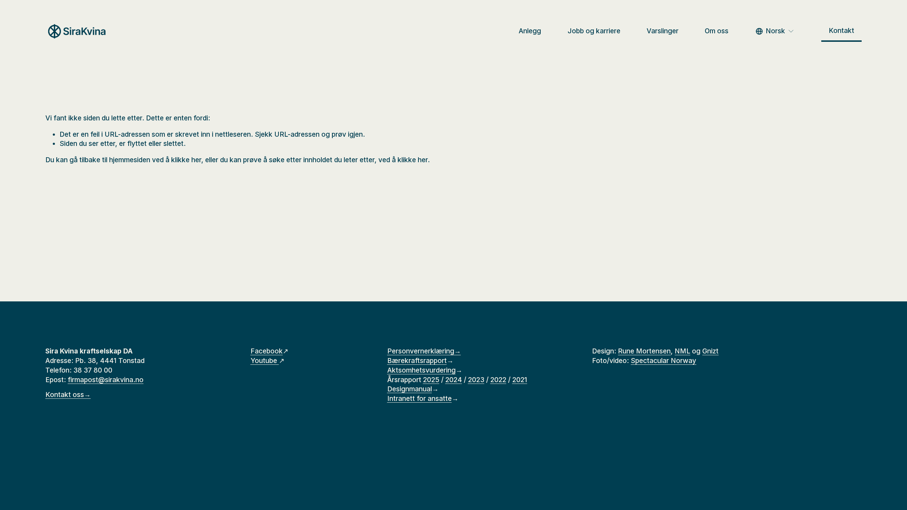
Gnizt (710, 351)
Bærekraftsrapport (417, 361)
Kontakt (841, 31)
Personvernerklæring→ (424, 351)
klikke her (186, 160)
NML (682, 351)
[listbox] (775, 31)
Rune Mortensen (644, 351)
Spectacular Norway (663, 361)
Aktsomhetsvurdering (421, 370)
